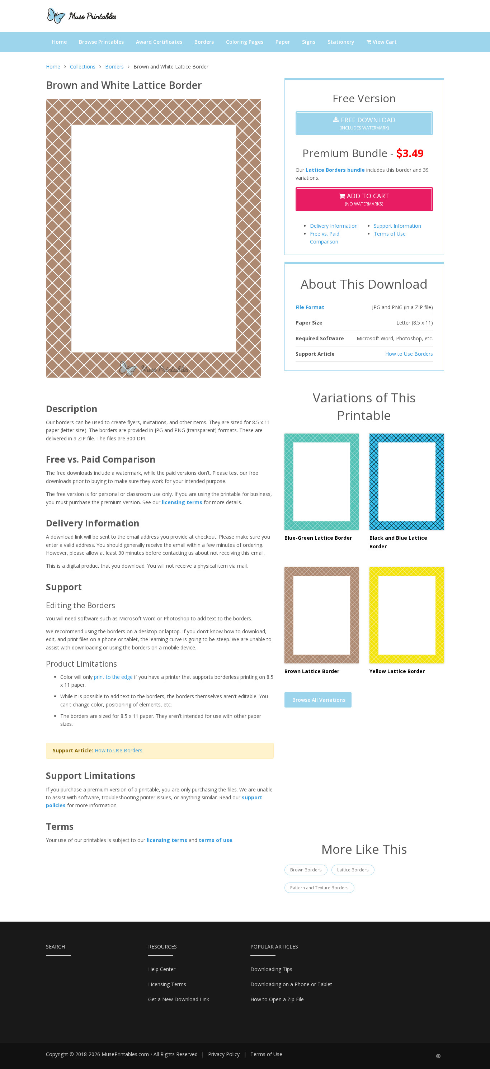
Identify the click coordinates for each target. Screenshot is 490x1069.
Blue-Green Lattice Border (318, 537)
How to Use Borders (118, 750)
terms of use (215, 840)
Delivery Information (334, 225)
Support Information (397, 225)
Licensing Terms (167, 984)
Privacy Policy (224, 1054)
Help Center (161, 969)
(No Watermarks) (367, 199)
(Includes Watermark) (367, 123)
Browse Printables (101, 41)
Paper (282, 41)
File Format (310, 307)
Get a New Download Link (178, 999)
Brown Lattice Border (311, 671)
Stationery (341, 41)
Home (59, 41)
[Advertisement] (364, 779)
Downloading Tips (271, 969)
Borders (204, 41)
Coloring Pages (244, 41)
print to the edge (113, 676)
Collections (82, 66)
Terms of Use (390, 233)
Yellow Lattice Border (397, 671)
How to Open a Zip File (277, 999)
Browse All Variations (318, 699)
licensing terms (182, 502)
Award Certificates (159, 41)
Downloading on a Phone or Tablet (291, 984)
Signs (308, 41)
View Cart (384, 41)
